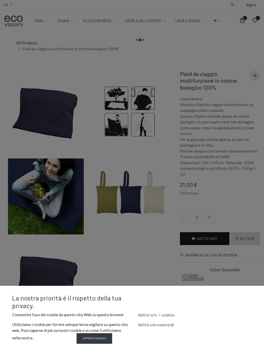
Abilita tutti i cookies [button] (156, 315)
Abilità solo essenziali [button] (156, 324)
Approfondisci (94, 338)
